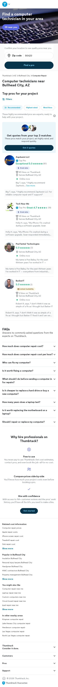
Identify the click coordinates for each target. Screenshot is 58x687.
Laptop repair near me (11, 593)
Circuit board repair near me (14, 601)
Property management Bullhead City (17, 575)
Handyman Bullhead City (12, 567)
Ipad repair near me (10, 605)
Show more (7, 548)
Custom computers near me (14, 597)
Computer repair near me (12, 589)
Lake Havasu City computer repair (16, 623)
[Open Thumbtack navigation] (6, 4)
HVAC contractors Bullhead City (15, 571)
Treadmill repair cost (10, 540)
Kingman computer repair (12, 619)
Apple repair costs (9, 532)
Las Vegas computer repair (13, 631)
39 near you (11, 27)
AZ (15, 76)
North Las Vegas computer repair (16, 636)
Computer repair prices (11, 528)
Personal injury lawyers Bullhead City (17, 563)
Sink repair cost (8, 544)
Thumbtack (7, 76)
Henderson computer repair (13, 628)
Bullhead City (24, 76)
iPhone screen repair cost (12, 536)
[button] (21, 160)
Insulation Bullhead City (12, 558)
